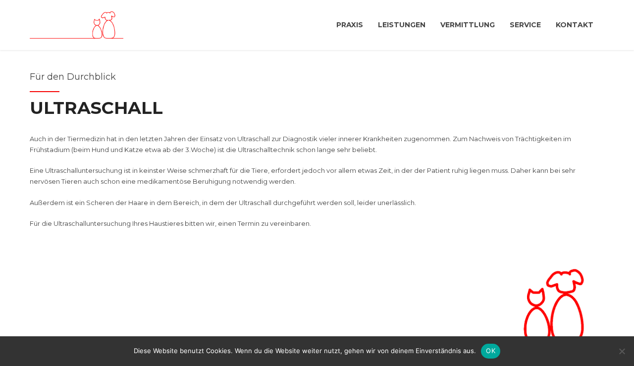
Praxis (349, 24)
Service (525, 24)
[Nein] (622, 351)
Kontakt (574, 24)
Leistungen (401, 24)
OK (490, 351)
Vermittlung (467, 24)
